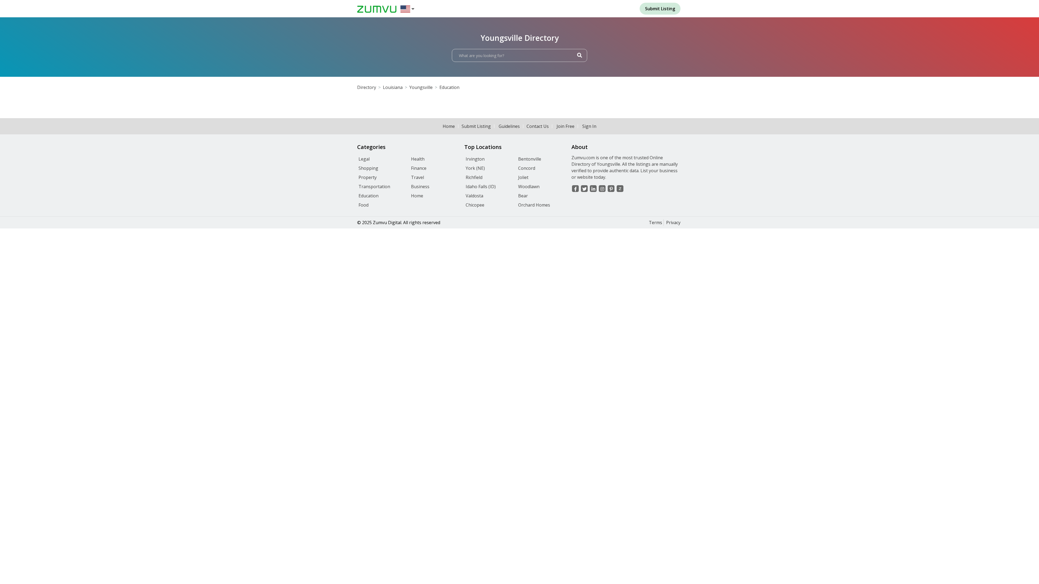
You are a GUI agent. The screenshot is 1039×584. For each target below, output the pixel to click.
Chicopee (475, 205)
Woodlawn (529, 187)
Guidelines (509, 126)
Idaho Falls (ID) (481, 187)
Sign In (589, 126)
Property (368, 177)
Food (364, 205)
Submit (660, 9)
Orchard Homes (534, 205)
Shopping (368, 168)
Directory (366, 87)
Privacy (673, 222)
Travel (417, 177)
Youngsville (421, 87)
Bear (523, 196)
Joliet (523, 177)
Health (418, 159)
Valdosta (474, 196)
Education (449, 87)
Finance (418, 168)
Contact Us (538, 126)
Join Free (565, 126)
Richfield (474, 177)
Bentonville (529, 159)
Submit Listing (476, 126)
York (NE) (475, 168)
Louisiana (393, 87)
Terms (655, 222)
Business (420, 187)
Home (449, 126)
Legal (364, 159)
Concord (526, 168)
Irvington (475, 159)
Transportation (374, 187)
